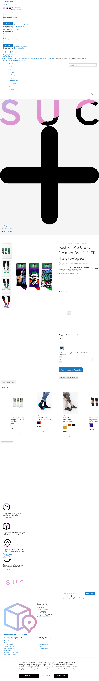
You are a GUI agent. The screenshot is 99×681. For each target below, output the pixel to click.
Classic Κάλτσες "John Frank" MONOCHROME (68, 420)
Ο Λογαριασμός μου (9, 58)
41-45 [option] (61, 338)
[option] (69, 313)
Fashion (84, 243)
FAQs (23, 60)
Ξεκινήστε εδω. (19, 27)
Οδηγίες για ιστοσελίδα (11, 652)
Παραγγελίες (8, 55)
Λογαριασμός (8, 51)
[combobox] (83, 64)
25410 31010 (9, 2)
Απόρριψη (46, 676)
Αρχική (62, 243)
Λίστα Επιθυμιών (9, 53)
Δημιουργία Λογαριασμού (11, 60)
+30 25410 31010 (42, 609)
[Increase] (60, 362)
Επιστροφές (34, 58)
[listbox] (78, 313)
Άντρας (69, 243)
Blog (5, 226)
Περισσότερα (7, 518)
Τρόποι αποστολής (9, 644)
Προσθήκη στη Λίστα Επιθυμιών (69, 377)
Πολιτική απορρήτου (10, 648)
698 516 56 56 (8, 5)
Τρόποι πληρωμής (9, 646)
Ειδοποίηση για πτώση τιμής (68, 273)
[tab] (8, 382)
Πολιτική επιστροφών (10, 654)
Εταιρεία (7, 641)
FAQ (5, 643)
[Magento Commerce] (7, 8)
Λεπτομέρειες (8, 382)
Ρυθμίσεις (61, 676)
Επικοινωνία (7, 57)
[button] (6, 268)
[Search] (95, 65)
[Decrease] (60, 357)
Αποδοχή (29, 676)
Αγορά (41, 646)
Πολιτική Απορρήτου (34, 670)
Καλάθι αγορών (43, 648)
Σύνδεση (43, 58)
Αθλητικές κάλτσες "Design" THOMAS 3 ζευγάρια (17, 420)
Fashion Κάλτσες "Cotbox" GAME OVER (44, 419)
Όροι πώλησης (8, 650)
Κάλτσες (76, 243)
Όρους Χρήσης (79, 598)
